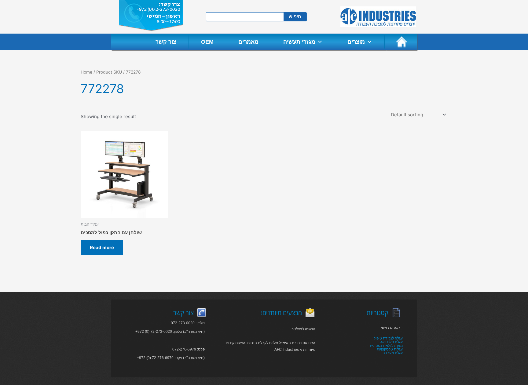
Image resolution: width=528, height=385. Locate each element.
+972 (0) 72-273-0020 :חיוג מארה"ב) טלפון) (170, 331)
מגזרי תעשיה (299, 42)
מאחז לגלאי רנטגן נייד (386, 345)
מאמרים (248, 42)
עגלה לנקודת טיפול (388, 338)
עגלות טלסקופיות (390, 349)
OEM (207, 42)
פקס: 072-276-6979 (188, 349)
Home (86, 72)
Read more (102, 247)
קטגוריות (377, 313)
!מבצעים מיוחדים (281, 313)
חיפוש (295, 17)
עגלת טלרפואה (391, 342)
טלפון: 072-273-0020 (188, 323)
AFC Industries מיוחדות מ (294, 349)
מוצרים (356, 42)
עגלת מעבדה (393, 353)
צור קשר (166, 42)
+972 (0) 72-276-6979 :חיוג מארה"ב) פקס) (171, 358)
